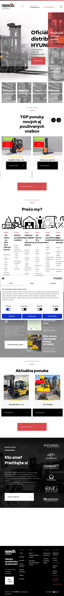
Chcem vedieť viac (13, 497)
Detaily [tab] (32, 283)
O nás (21, 553)
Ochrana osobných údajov (46, 561)
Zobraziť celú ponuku (26, 186)
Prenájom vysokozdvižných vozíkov (34, 563)
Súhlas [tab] (11, 283)
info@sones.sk (35, 7)
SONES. (17, 592)
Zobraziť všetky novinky (15, 345)
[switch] (24, 309)
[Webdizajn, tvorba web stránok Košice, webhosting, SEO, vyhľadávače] (56, 592)
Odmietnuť (12, 316)
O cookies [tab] (53, 283)
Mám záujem (10, 580)
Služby (21, 575)
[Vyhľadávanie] (61, 6)
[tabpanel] (47, 152)
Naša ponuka (38, 61)
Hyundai (21, 560)
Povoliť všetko (52, 316)
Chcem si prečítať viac (49, 330)
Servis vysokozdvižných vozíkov (34, 555)
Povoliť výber (32, 316)
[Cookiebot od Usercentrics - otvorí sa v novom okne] (55, 278)
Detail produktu (13, 165)
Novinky (21, 557)
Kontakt (21, 579)
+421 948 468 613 (48, 7)
